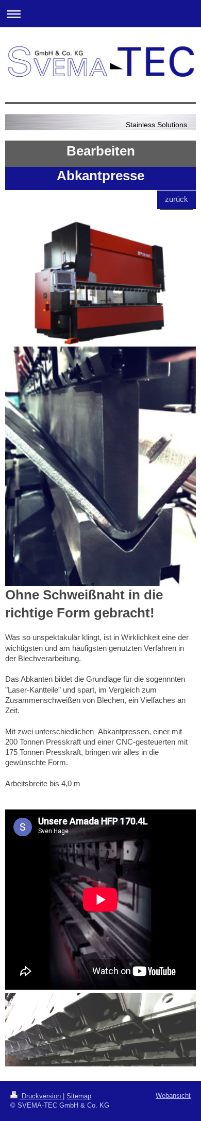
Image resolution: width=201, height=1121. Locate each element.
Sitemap (78, 1096)
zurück (176, 199)
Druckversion (41, 1096)
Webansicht (173, 1095)
